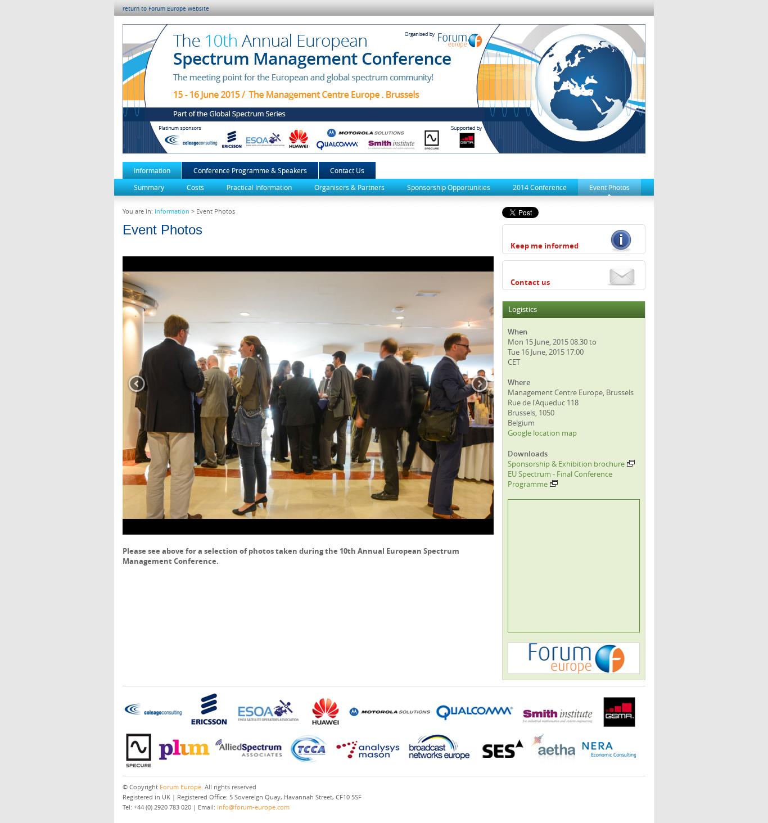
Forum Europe (180, 787)
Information (152, 170)
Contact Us (347, 170)
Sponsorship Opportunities (448, 187)
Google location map (542, 433)
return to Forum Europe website (166, 8)
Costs (195, 187)
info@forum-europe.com (253, 807)
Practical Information (259, 187)
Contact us (530, 282)
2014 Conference (540, 187)
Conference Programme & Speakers (250, 170)
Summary (149, 187)
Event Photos (609, 187)
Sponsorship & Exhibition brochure (566, 464)
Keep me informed (545, 246)
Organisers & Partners (349, 187)
